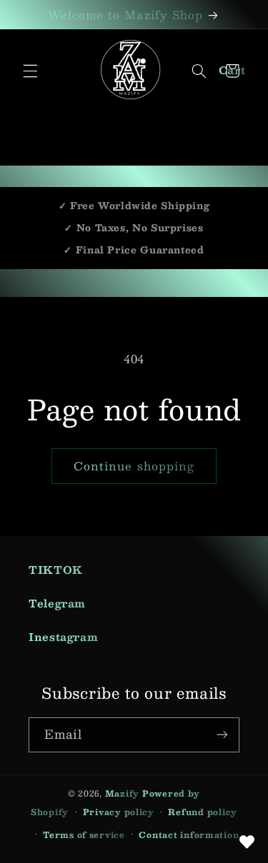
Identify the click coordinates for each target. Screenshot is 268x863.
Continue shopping (134, 465)
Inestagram (63, 636)
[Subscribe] (222, 734)
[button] (30, 70)
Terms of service (84, 835)
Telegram (57, 603)
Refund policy (202, 812)
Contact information (189, 835)
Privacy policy (118, 812)
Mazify (122, 793)
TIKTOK (56, 569)
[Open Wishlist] (246, 841)
